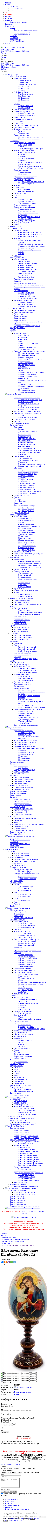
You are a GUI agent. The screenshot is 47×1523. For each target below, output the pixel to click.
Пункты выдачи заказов (18, 22)
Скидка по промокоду (22, 34)
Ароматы (23, 1213)
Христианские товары (22, 1392)
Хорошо (42, 1517)
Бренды (8, 16)
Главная (8, 3)
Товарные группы (16, 8)
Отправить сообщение (9, 1491)
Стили (12, 10)
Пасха (16, 1394)
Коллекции (14, 6)
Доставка (8, 20)
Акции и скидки (11, 1499)
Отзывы (8, 43)
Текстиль (41, 1211)
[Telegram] (14, 1262)
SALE (7, 12)
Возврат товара (15, 40)
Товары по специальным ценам (25, 30)
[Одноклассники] (5, 1262)
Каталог (8, 5)
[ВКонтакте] (2, 1262)
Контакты (9, 24)
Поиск (3, 53)
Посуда (24, 1211)
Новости (8, 1503)
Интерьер (32, 1211)
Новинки (8, 14)
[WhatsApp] (11, 1262)
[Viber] (8, 1262)
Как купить (14, 38)
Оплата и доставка (12, 1505)
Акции (12, 28)
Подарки (8, 18)
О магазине (9, 26)
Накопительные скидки (23, 32)
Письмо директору (17, 42)
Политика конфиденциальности (17, 1509)
